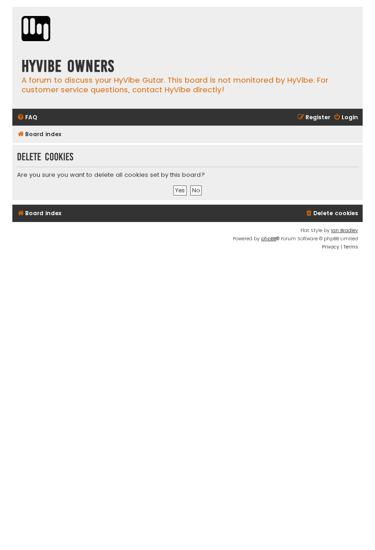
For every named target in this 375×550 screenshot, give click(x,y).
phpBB (268, 238)
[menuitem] (27, 117)
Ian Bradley (344, 230)
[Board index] (36, 29)
